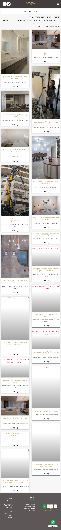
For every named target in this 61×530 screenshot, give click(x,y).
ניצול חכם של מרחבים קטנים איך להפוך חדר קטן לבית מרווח (46, 234)
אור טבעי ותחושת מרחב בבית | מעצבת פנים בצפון (46, 53)
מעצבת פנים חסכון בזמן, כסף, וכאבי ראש (46, 411)
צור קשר (10, 515)
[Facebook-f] (55, 506)
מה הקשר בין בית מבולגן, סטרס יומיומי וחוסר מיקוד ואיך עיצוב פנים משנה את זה (15, 481)
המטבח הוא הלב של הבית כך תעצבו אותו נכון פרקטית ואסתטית (46, 353)
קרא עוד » (46, 61)
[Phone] (8, 4)
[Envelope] (48, 506)
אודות (11, 502)
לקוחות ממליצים (8, 513)
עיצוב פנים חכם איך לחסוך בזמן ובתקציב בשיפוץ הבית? (46, 123)
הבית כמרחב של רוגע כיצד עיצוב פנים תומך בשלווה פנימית (46, 219)
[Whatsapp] (4, 4)
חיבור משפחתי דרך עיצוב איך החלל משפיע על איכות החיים (46, 183)
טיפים (11, 509)
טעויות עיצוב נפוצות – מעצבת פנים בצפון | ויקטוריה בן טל (15, 78)
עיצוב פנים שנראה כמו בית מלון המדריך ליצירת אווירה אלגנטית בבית (15, 343)
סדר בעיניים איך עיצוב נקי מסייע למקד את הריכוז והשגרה (15, 150)
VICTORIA (30, 3)
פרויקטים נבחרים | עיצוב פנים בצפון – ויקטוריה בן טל (8, 505)
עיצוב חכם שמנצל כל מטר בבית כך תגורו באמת (15, 419)
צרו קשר (53, 526)
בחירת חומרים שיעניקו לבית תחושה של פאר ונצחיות (15, 281)
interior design (30, 5)
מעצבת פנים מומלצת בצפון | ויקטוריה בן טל (8, 498)
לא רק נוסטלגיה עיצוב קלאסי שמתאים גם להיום (46, 315)
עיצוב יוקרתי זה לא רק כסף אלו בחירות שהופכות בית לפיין (15, 434)
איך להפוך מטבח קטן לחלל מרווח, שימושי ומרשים (15, 381)
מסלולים (10, 517)
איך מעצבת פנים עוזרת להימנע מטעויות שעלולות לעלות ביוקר (46, 465)
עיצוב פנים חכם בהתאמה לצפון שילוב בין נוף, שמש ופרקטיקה (15, 220)
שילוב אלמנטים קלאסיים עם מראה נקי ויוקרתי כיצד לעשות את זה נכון (46, 270)
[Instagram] (51, 506)
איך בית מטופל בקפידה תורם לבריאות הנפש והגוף (15, 116)
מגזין (11, 511)
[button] (58, 4)
